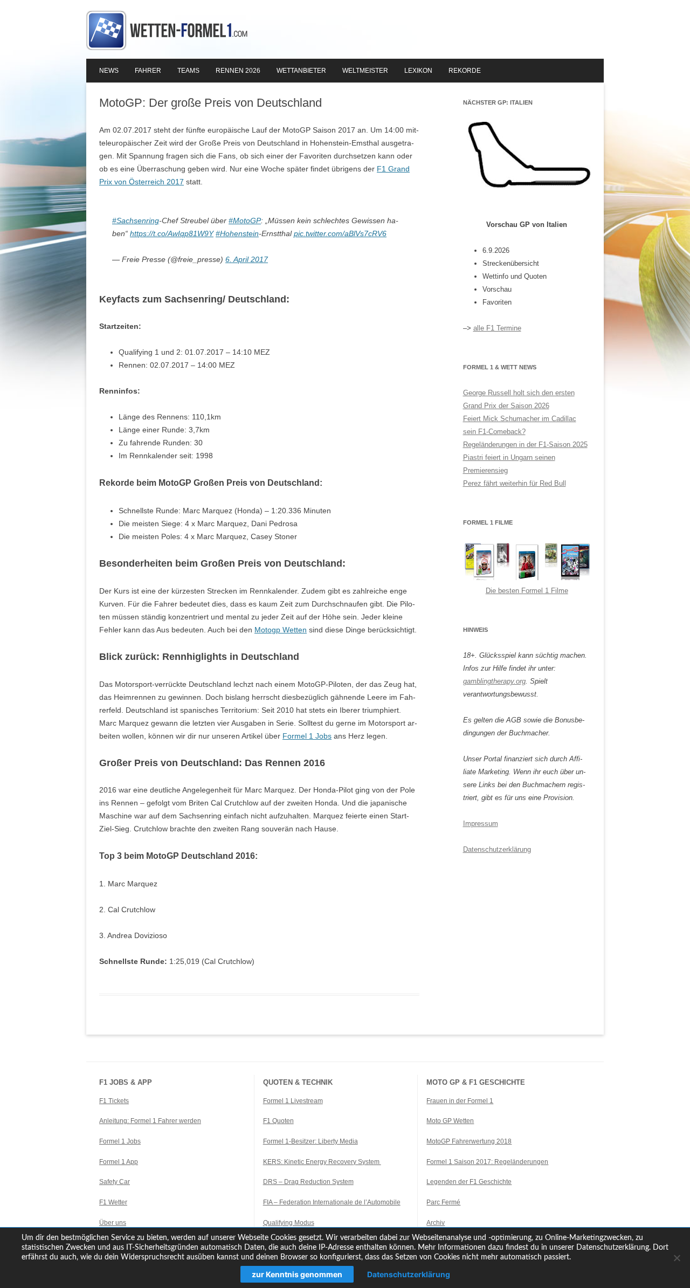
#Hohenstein (237, 233)
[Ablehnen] (676, 1257)
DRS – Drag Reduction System (308, 1182)
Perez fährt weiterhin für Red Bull (514, 483)
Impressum (480, 823)
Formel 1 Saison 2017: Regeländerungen (487, 1162)
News (109, 70)
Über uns (112, 1223)
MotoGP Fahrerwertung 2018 (469, 1141)
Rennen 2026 (238, 70)
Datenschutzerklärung (497, 849)
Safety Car (114, 1182)
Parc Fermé (443, 1202)
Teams (188, 70)
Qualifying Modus (288, 1223)
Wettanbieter (301, 70)
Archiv (435, 1223)
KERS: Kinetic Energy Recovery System (322, 1162)
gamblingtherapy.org (494, 681)
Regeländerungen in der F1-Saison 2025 (525, 444)
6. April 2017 (246, 259)
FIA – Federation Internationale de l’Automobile (332, 1202)
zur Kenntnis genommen (297, 1274)
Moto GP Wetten (450, 1121)
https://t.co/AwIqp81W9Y (171, 233)
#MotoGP (245, 220)
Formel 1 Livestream (293, 1101)
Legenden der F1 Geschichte (469, 1182)
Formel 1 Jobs (307, 736)
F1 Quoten (278, 1121)
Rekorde (464, 70)
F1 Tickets (114, 1101)
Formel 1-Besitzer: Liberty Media (310, 1141)
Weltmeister (365, 70)
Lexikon (418, 70)
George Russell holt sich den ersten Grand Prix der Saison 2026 (519, 399)
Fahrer (148, 70)
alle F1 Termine (497, 328)
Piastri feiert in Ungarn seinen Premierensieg (509, 463)
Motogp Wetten (280, 629)
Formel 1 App (118, 1162)
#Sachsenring (135, 220)
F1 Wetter (113, 1202)
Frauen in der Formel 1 (459, 1101)
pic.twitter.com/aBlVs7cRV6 (340, 233)
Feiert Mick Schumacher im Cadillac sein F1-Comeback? (519, 425)
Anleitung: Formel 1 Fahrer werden (150, 1121)
